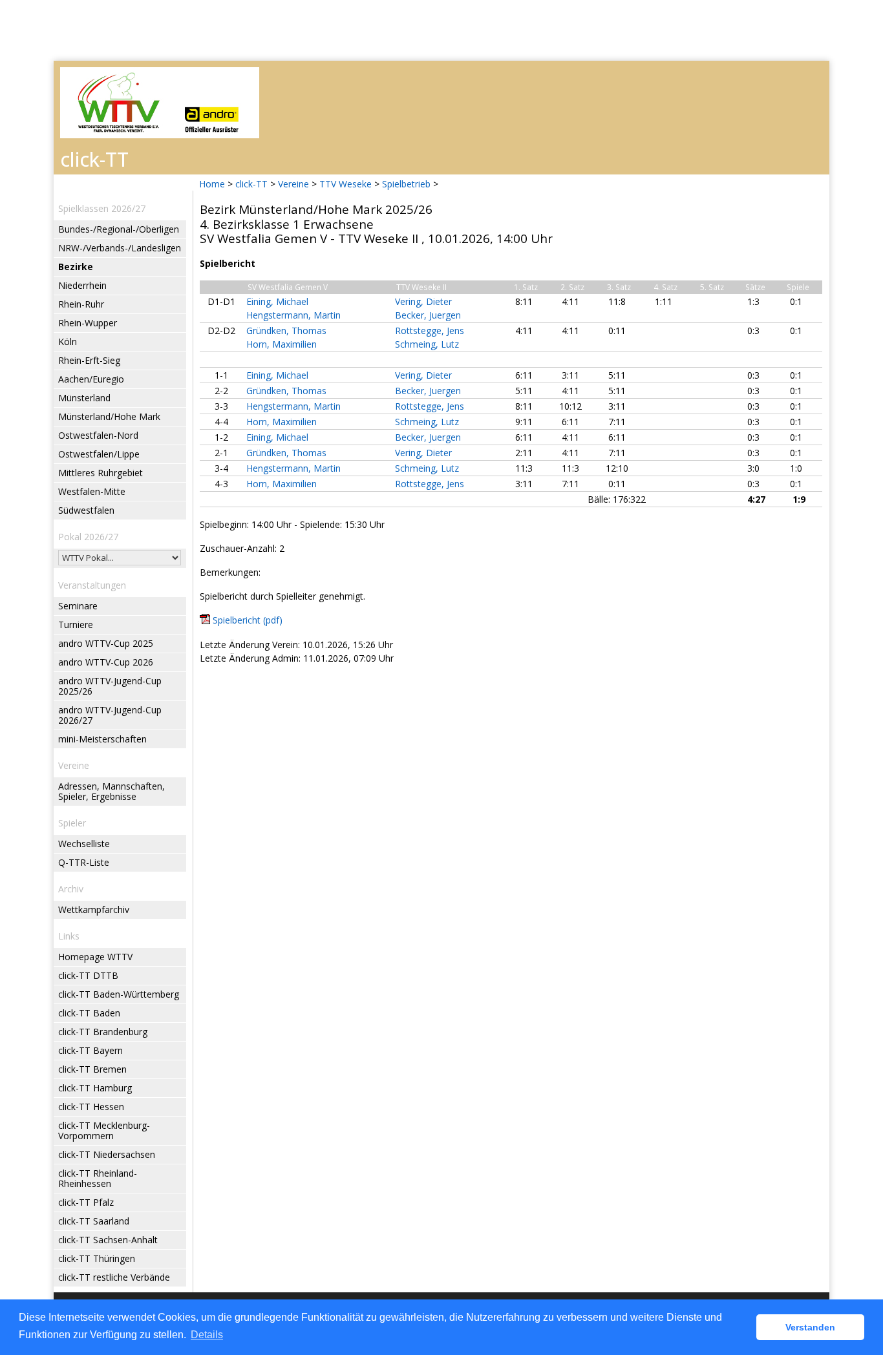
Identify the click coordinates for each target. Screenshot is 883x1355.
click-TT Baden (89, 1013)
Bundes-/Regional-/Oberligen (118, 229)
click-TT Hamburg (95, 1088)
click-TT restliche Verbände (114, 1277)
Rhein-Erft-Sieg (89, 360)
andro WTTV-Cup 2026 (105, 662)
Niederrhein (82, 285)
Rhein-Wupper (87, 323)
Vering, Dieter (423, 301)
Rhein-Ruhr (81, 304)
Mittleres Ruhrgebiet (100, 473)
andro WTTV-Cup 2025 (105, 643)
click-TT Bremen (92, 1069)
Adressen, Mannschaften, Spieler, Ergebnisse (111, 791)
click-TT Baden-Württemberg (118, 994)
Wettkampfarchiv (93, 909)
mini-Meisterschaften (102, 739)
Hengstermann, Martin (293, 315)
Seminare (78, 606)
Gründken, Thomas (286, 330)
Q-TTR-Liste (83, 862)
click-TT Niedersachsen (106, 1154)
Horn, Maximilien (281, 344)
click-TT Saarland (93, 1221)
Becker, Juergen (428, 315)
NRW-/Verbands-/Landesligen (119, 248)
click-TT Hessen (91, 1106)
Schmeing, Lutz (427, 344)
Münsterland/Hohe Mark (109, 416)
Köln (67, 341)
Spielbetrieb (406, 184)
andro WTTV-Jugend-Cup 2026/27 (110, 715)
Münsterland (84, 398)
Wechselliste (84, 843)
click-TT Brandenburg (102, 1031)
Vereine (293, 184)
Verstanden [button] (810, 1327)
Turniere (75, 624)
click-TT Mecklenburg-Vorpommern (104, 1130)
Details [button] (207, 1334)
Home (212, 184)
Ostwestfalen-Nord (98, 435)
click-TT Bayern (90, 1050)
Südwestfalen (86, 510)
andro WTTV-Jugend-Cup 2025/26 (110, 686)
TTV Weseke (345, 184)
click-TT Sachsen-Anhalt (108, 1240)
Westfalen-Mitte (91, 491)
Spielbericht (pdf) (247, 620)
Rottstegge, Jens (429, 330)
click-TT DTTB (88, 975)
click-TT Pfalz (86, 1202)
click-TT (251, 184)
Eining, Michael (277, 301)
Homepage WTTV (95, 957)
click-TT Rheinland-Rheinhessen (97, 1178)
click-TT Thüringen (96, 1258)
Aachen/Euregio (91, 379)
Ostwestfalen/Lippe (99, 454)
